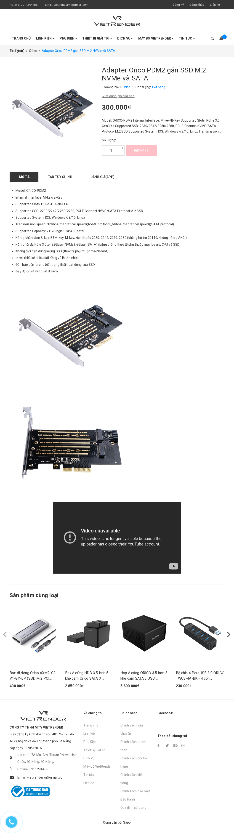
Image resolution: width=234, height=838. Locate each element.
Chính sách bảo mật (135, 791)
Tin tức (186, 38)
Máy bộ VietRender (155, 38)
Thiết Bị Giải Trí (96, 38)
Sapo (127, 822)
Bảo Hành (127, 799)
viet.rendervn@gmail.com (71, 4)
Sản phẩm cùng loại (34, 595)
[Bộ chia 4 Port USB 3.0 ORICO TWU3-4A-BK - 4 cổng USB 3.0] (200, 634)
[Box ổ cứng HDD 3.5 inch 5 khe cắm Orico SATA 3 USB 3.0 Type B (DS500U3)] (89, 634)
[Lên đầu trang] (226, 824)
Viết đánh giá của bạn (118, 96)
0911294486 (29, 4)
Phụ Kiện (67, 38)
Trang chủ (21, 38)
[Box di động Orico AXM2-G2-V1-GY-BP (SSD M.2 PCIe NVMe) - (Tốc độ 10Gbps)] (34, 634)
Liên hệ (215, 4)
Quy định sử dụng (133, 807)
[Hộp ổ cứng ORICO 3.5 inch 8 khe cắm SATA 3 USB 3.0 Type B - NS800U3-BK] (144, 634)
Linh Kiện (44, 38)
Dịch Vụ (124, 38)
